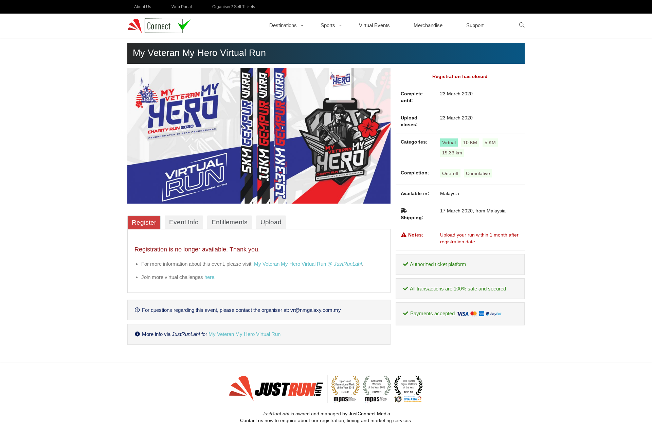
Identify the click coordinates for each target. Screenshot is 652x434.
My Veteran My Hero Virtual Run (244, 334)
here (209, 277)
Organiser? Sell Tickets (233, 6)
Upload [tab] (271, 222)
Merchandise (428, 25)
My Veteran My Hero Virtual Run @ (308, 264)
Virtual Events (374, 25)
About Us (142, 6)
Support (475, 25)
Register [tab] (144, 222)
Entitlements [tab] (230, 222)
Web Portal (181, 6)
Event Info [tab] (184, 222)
